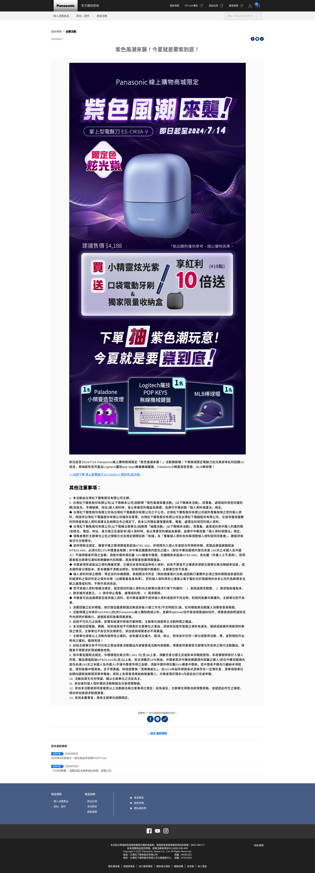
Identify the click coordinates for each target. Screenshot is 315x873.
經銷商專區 (129, 866)
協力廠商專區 (146, 866)
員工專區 (202, 866)
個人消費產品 (61, 16)
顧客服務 (234, 5)
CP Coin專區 (191, 5)
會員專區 (139, 797)
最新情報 (174, 5)
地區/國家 (259, 845)
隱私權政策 (140, 808)
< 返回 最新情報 (157, 733)
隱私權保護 (114, 866)
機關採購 (178, 866)
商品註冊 (214, 5)
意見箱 (190, 866)
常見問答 (92, 806)
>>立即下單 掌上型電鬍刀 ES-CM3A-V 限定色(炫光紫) (105, 474)
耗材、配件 (82, 16)
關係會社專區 (163, 866)
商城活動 (102, 16)
